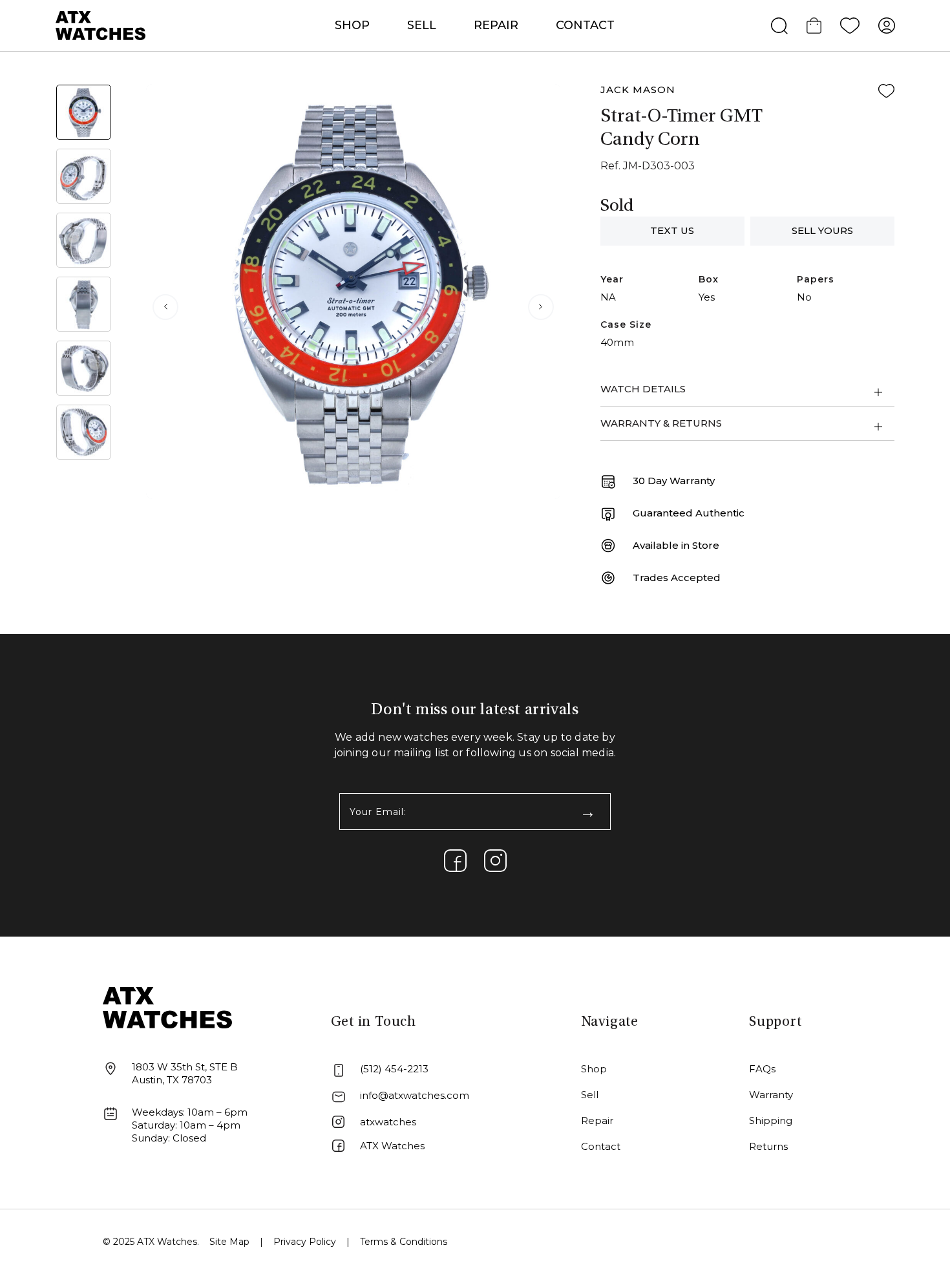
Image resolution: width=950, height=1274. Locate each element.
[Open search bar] (779, 25)
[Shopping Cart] (814, 25)
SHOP (352, 25)
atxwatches (388, 1122)
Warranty (771, 1094)
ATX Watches (392, 1146)
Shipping (770, 1120)
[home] (167, 1007)
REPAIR (496, 25)
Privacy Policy (304, 1241)
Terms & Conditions (403, 1241)
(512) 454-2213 (394, 1069)
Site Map (229, 1241)
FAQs (762, 1069)
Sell (421, 25)
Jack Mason (637, 89)
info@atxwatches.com (414, 1095)
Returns (768, 1146)
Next (541, 307)
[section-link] (455, 860)
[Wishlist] (850, 25)
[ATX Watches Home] (101, 25)
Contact (585, 25)
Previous (165, 307)
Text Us (672, 230)
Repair (597, 1120)
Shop (594, 1069)
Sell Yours (822, 230)
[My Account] (886, 25)
